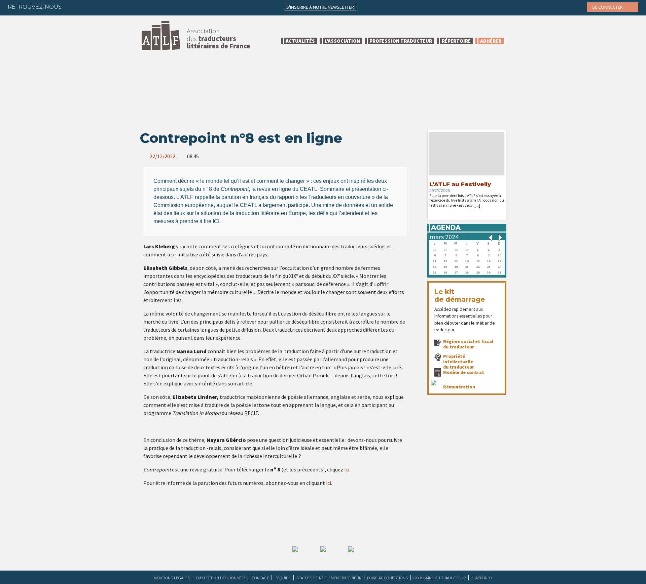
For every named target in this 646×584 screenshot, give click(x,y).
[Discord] (138, 6)
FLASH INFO (481, 577)
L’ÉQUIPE (283, 577)
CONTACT (260, 577)
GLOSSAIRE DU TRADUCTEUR (440, 577)
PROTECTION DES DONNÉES (221, 577)
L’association (342, 41)
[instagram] (112, 6)
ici (346, 469)
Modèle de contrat (463, 372)
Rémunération (459, 387)
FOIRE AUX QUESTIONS (387, 577)
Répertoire (456, 41)
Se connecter (608, 7)
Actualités (300, 41)
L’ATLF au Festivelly (460, 184)
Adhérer (490, 41)
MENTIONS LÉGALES (172, 577)
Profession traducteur (400, 41)
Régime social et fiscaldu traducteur (468, 344)
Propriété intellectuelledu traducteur (458, 361)
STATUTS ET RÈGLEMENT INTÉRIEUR (328, 577)
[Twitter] (86, 6)
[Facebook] (73, 6)
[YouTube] (125, 6)
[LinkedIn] (99, 6)
